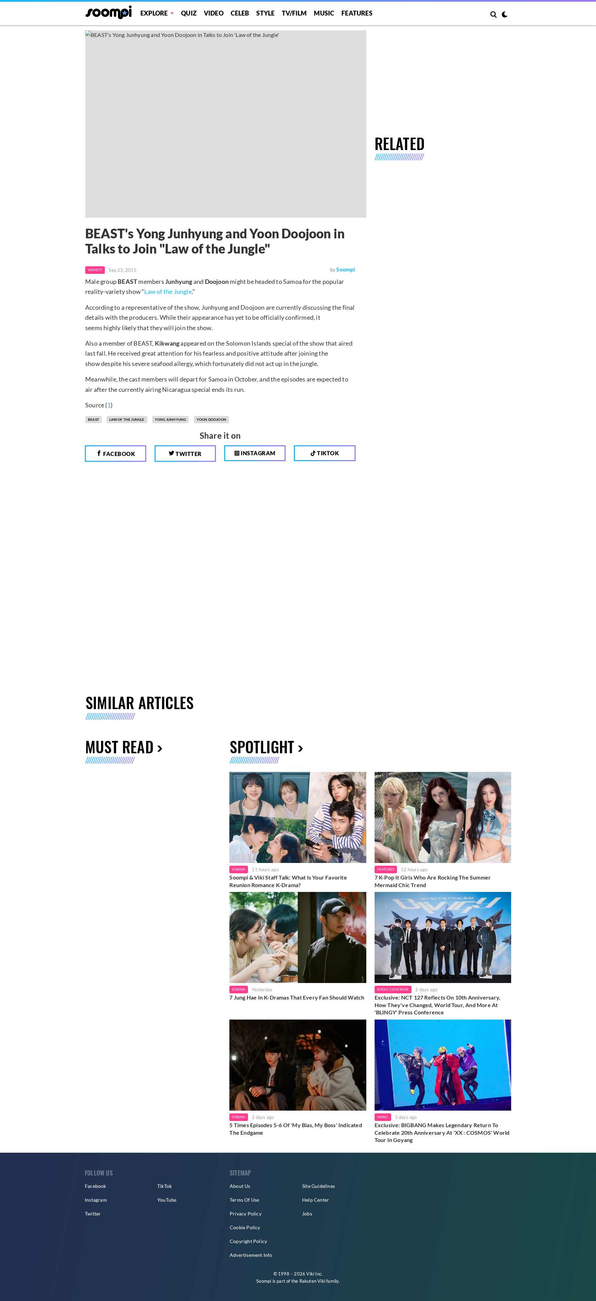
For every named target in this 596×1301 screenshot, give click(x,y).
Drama (238, 869)
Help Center (315, 1200)
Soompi (345, 269)
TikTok (164, 1186)
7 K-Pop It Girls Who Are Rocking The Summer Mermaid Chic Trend (433, 881)
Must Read (119, 746)
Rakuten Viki (312, 1281)
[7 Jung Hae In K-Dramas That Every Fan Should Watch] (297, 937)
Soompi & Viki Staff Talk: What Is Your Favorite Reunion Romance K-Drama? (288, 881)
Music (324, 13)
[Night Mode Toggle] (504, 15)
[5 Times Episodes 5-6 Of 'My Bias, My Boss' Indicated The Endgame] (297, 1065)
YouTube (166, 1200)
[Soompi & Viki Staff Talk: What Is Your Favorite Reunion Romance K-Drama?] (297, 817)
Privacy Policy (245, 1213)
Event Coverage (393, 989)
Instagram (258, 453)
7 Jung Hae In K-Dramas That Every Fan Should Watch (296, 997)
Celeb (240, 13)
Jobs (307, 1213)
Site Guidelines (318, 1186)
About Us (240, 1186)
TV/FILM (294, 13)
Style (265, 13)
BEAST (93, 419)
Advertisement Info (251, 1255)
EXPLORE (154, 13)
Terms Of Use (244, 1200)
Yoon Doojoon (211, 419)
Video (213, 13)
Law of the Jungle (167, 291)
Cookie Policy (245, 1227)
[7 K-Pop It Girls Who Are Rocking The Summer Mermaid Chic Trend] (443, 817)
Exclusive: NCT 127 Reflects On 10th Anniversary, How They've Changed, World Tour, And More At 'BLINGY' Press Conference (438, 1004)
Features (356, 13)
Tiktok (327, 453)
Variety (95, 270)
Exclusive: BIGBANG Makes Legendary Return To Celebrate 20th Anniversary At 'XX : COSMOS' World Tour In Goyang (442, 1132)
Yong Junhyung (170, 419)
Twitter (188, 453)
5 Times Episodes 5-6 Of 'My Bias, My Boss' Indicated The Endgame (295, 1129)
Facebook (118, 453)
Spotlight (262, 746)
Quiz (189, 13)
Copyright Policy (248, 1241)
